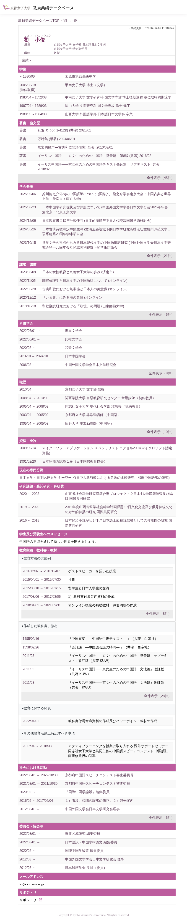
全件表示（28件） (157, 696)
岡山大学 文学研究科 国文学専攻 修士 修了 (97, 106)
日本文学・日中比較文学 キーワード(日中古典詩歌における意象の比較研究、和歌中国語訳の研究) (94, 477)
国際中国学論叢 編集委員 (84, 850)
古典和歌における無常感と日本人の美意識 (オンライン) (84, 289)
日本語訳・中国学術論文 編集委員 (91, 842)
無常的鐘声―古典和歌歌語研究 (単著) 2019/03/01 (75, 147)
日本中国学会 (75, 356)
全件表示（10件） (160, 432)
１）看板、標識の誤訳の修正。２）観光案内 (99, 800)
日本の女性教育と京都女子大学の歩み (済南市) (78, 272)
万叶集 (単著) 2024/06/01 (56, 139)
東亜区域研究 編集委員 (82, 833)
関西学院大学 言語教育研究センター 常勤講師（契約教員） (110, 398)
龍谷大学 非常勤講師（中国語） (89, 423)
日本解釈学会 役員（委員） (86, 868)
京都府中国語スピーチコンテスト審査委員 (97, 783)
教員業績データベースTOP (39, 21)
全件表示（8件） (161, 373)
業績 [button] (25, 60)
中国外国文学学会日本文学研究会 (90, 365)
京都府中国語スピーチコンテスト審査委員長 (99, 775)
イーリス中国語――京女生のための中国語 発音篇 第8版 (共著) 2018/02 (94, 156)
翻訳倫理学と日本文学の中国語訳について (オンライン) (84, 280)
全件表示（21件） (160, 256)
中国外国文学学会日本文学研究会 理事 (94, 859)
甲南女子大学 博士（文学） (86, 85)
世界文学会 (73, 331)
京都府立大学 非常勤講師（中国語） (93, 415)
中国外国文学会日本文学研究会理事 (92, 809)
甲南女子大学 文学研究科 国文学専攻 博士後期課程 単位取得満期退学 (118, 97)
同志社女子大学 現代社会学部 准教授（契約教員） (103, 406)
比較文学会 (73, 339)
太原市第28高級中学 (80, 76)
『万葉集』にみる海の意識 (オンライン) (73, 297)
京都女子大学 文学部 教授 (84, 389)
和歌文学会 (73, 348)
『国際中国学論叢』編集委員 (87, 792)
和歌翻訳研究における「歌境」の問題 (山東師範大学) (83, 306)
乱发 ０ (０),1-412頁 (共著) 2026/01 (64, 130)
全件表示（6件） (161, 314)
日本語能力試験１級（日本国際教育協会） (74, 461)
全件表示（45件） (160, 178)
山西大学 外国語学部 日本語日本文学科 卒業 (99, 114)
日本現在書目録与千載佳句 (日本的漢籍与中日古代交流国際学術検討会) (96, 220)
